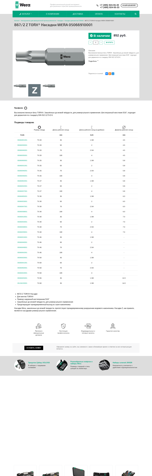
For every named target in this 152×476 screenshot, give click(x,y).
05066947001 (22, 206)
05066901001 (22, 140)
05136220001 (22, 283)
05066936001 (22, 176)
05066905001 (22, 196)
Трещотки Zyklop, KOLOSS (39, 363)
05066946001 (22, 171)
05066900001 (22, 160)
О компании (52, 14)
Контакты (120, 14)
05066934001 (22, 222)
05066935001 (22, 155)
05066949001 (22, 247)
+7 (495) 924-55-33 (109, 7)
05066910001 (22, 217)
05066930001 (22, 145)
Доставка (78, 14)
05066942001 (22, 252)
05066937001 (22, 191)
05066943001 (22, 273)
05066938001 (22, 211)
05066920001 (22, 258)
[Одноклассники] (109, 73)
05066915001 (22, 237)
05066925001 (22, 278)
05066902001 (22, 181)
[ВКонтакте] (106, 73)
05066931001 (22, 165)
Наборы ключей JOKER (122, 363)
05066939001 (22, 232)
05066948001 (22, 227)
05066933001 (22, 201)
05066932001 (22, 186)
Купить (110, 42)
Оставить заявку (33, 348)
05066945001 (22, 150)
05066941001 (22, 263)
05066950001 (22, 268)
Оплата (99, 14)
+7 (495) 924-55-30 (109, 5)
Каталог (26, 14)
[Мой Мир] (113, 73)
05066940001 (22, 242)
